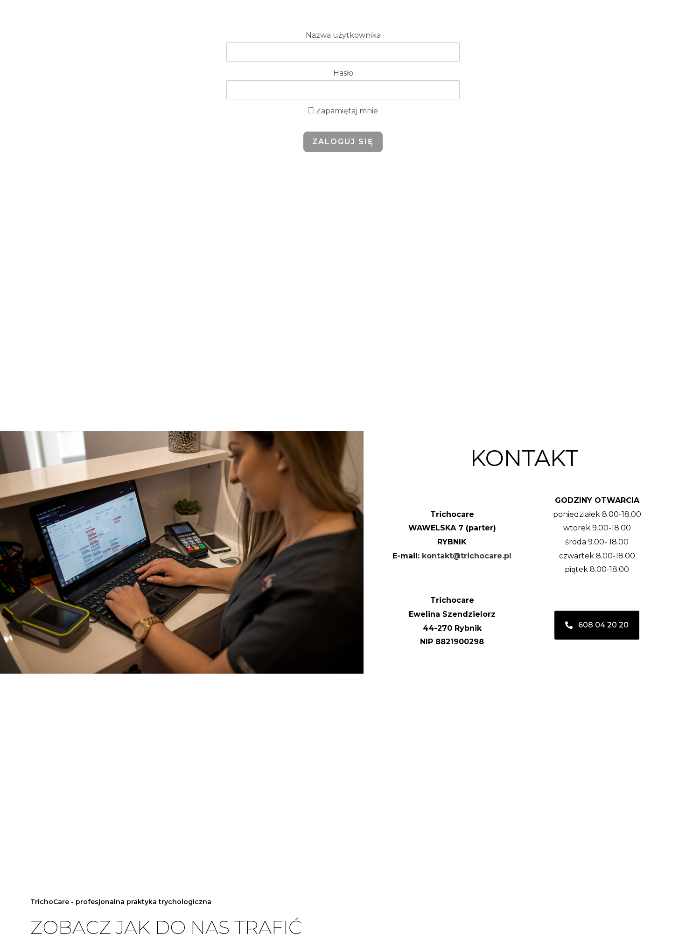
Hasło (343, 73)
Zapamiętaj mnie (346, 110)
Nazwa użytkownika (343, 35)
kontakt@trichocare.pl (466, 555)
